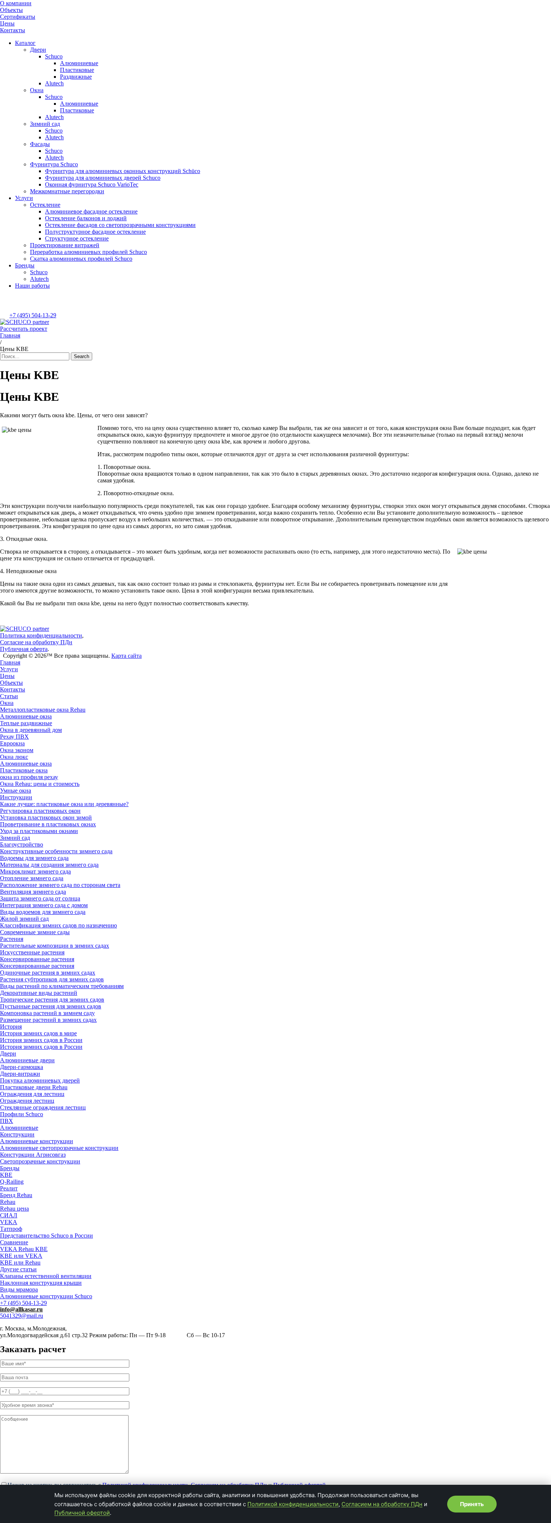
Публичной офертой (82, 1512)
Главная (10, 335)
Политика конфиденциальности (41, 635)
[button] (23, 329)
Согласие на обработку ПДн (36, 642)
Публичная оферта (24, 649)
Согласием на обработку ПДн (381, 1504)
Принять (472, 1504)
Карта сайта (126, 656)
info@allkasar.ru (21, 1309)
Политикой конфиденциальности (292, 1504)
